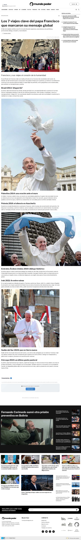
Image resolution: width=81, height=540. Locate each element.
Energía (53, 9)
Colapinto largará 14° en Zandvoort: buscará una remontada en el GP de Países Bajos (70, 28)
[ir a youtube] (46, 531)
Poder (57, 9)
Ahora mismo (4, 9)
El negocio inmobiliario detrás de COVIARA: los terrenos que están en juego (10, 487)
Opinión (16, 9)
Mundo (48, 9)
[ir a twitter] (43, 531)
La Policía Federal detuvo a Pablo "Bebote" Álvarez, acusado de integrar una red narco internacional (63, 499)
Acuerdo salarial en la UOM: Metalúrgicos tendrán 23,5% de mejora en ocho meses (71, 17)
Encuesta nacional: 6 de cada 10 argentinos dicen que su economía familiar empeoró (9, 467)
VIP (19, 9)
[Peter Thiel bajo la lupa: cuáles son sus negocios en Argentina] (37, 483)
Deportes (11, 9)
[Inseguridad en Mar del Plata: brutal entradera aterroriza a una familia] (30, 459)
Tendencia (34, 9)
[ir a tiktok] (53, 531)
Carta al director (45, 522)
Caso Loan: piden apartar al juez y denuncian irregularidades (63, 426)
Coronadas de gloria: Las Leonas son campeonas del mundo (62, 419)
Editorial (43, 9)
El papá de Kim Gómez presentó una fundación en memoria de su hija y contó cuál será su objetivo (71, 36)
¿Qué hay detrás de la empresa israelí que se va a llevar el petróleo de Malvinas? (63, 484)
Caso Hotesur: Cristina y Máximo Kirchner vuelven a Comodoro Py (63, 434)
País (39, 9)
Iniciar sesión (30, 389)
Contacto (43, 526)
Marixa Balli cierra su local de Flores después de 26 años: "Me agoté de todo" (62, 492)
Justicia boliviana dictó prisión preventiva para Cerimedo (70, 41)
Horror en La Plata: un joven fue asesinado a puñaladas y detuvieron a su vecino (63, 448)
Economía (24, 9)
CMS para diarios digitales (74, 538)
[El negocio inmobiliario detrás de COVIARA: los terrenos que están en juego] (10, 479)
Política (29, 9)
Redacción (43, 520)
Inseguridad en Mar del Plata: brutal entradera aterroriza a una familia (30, 467)
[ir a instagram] (50, 531)
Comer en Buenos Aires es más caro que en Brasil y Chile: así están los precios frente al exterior (71, 468)
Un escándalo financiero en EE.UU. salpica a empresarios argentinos (62, 412)
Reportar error (44, 524)
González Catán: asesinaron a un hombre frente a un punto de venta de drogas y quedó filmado (63, 440)
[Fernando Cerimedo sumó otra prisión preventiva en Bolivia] (27, 432)
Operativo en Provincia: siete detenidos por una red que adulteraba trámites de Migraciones (50, 468)
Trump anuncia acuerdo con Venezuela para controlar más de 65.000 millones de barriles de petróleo (63, 477)
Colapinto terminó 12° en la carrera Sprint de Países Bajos (70, 22)
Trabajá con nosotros (46, 527)
